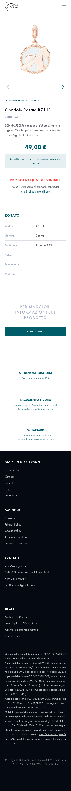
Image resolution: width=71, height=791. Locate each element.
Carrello (10, 518)
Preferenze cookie (16, 543)
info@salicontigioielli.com (36, 191)
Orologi (9, 476)
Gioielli (9, 483)
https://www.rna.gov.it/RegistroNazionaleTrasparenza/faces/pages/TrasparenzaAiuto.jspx (35, 739)
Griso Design (52, 764)
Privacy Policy (13, 524)
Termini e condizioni (17, 537)
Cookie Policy (13, 531)
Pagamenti (11, 495)
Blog (7, 489)
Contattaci (35, 331)
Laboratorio (12, 470)
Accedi (14, 159)
